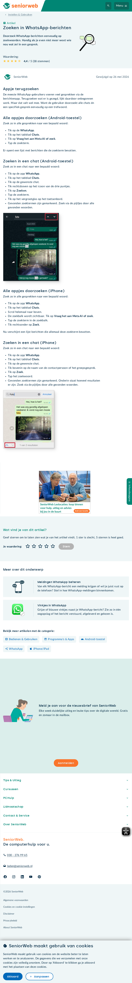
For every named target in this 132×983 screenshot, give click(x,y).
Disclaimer (8, 914)
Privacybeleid (10, 921)
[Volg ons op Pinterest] (39, 877)
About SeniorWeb (12, 927)
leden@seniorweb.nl (19, 866)
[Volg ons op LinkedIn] (22, 877)
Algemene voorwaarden (15, 900)
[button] (28, 546)
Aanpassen (41, 976)
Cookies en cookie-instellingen (19, 907)
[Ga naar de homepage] (23, 5)
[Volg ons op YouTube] (30, 877)
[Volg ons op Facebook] (5, 877)
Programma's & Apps (61, 639)
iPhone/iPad (41, 648)
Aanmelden (66, 763)
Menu (119, 5)
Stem (66, 546)
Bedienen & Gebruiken (23, 639)
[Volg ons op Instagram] (13, 877)
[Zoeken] (108, 6)
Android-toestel (95, 639)
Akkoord (12, 976)
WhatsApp (16, 648)
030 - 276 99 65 (17, 855)
